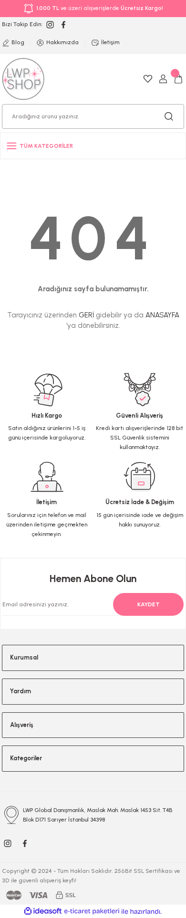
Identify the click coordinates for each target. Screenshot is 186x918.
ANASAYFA (162, 315)
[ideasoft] (43, 911)
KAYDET (148, 604)
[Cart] (178, 79)
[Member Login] (163, 79)
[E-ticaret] (92, 911)
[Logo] (23, 79)
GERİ (86, 315)
